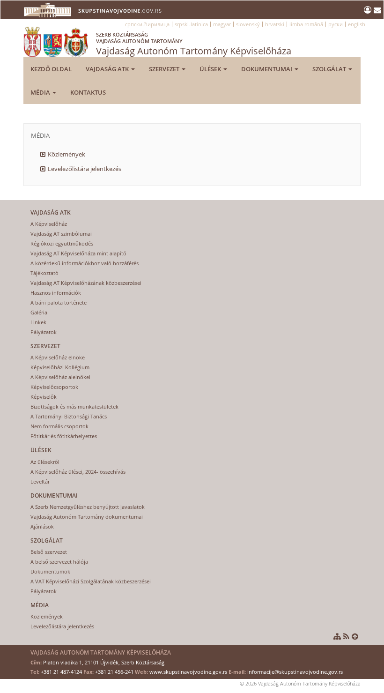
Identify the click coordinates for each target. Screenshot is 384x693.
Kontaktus (88, 92)
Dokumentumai (267, 69)
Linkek (38, 322)
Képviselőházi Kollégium (59, 367)
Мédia (41, 92)
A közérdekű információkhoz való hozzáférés (84, 263)
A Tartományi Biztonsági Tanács (68, 416)
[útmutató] (337, 636)
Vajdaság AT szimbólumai (61, 233)
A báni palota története (58, 302)
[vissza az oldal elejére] (355, 636)
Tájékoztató (44, 272)
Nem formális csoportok (59, 426)
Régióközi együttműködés (61, 243)
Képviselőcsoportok (54, 386)
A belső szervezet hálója (59, 561)
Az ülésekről (44, 461)
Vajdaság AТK (108, 69)
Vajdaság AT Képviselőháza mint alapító (78, 253)
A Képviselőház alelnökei (60, 376)
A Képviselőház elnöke (57, 357)
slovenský (248, 24)
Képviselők (43, 396)
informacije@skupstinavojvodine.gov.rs (295, 671)
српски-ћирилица (147, 24)
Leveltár (40, 481)
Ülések (210, 69)
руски (335, 24)
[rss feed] (346, 636)
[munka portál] (369, 10)
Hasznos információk (55, 292)
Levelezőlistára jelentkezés (84, 168)
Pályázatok (43, 331)
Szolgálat (329, 69)
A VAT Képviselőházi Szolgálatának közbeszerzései (90, 581)
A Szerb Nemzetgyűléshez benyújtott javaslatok (87, 506)
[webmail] (377, 10)
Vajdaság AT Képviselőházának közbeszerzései (85, 282)
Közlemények (66, 154)
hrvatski (274, 24)
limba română (306, 24)
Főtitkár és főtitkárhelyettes (63, 436)
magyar (222, 24)
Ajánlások (42, 526)
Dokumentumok (50, 571)
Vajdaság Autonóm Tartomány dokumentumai (86, 516)
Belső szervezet (48, 551)
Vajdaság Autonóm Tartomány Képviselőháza (193, 44)
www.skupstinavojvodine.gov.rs (188, 671)
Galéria (38, 312)
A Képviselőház (48, 223)
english (356, 24)
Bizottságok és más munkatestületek (74, 406)
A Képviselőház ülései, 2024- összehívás (78, 471)
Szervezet (165, 69)
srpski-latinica (191, 24)
